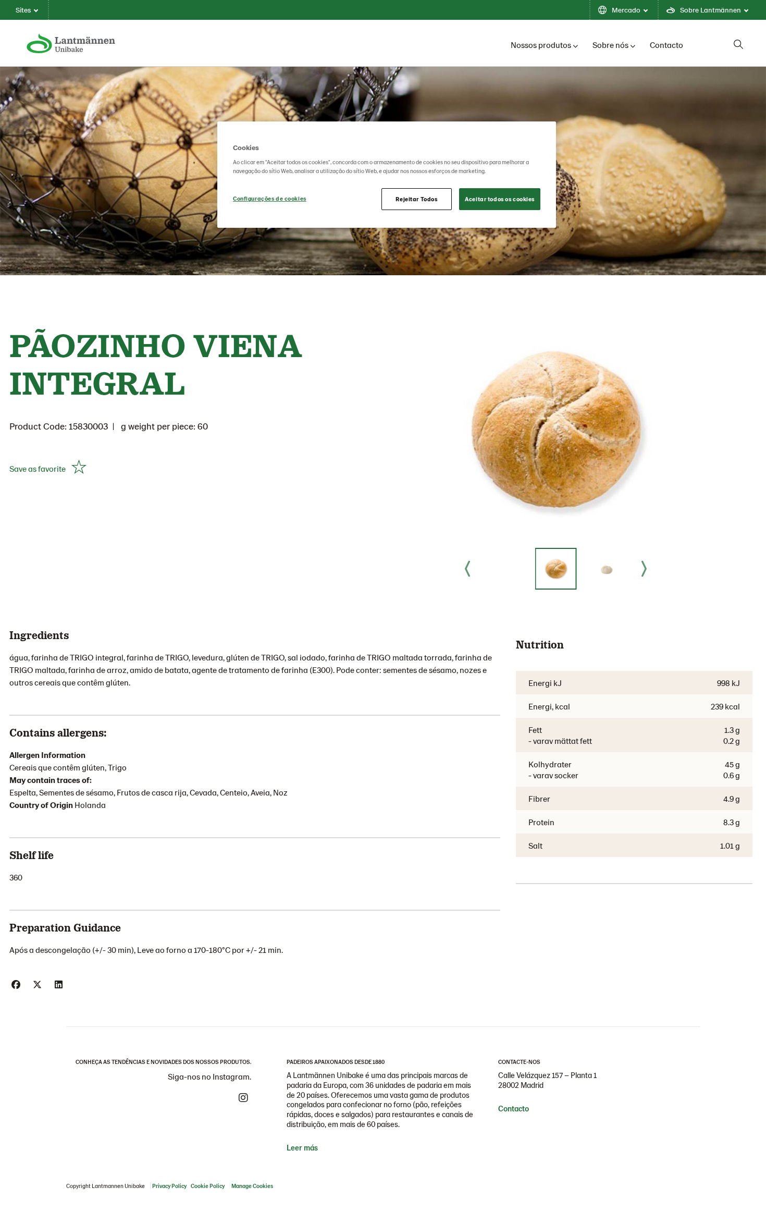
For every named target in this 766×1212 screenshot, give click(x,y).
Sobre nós (610, 45)
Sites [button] (23, 9)
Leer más (302, 1147)
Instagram (243, 1098)
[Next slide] (644, 568)
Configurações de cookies (269, 198)
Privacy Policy (169, 1185)
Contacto (666, 45)
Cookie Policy (208, 1185)
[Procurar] (738, 44)
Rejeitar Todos (416, 198)
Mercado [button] (626, 9)
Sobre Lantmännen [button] (710, 9)
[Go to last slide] (467, 568)
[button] (556, 569)
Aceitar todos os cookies (500, 198)
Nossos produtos (541, 45)
